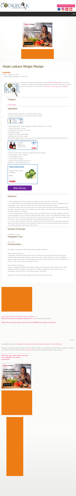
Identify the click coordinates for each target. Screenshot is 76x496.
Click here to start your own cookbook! (56, 86)
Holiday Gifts (21, 344)
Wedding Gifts (30, 344)
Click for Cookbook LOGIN (66, 5)
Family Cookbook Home (14, 6)
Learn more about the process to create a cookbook (17, 316)
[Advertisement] (37, 54)
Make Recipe (20, 188)
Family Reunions (56, 344)
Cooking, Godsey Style (55, 82)
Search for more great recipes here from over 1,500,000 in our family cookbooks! (28, 322)
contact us (29, 350)
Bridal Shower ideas (41, 344)
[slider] (6, 72)
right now (18, 318)
